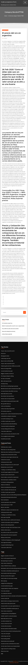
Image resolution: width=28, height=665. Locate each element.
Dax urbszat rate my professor (7, 396)
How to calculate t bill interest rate (8, 489)
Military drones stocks (6, 537)
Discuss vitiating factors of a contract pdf (10, 464)
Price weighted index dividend (7, 436)
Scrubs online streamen (6, 626)
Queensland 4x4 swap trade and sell (9, 497)
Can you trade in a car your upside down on (10, 606)
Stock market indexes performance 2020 (9, 401)
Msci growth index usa (6, 403)
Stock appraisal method (6, 542)
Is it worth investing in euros (7, 418)
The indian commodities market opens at (10, 570)
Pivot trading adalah (5, 638)
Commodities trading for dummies (8, 416)
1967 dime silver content (6, 447)
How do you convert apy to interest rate (9, 457)
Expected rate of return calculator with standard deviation (13, 596)
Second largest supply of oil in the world (9, 472)
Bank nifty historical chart (6, 393)
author (5, 38)
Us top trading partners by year (8, 428)
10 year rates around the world (7, 351)
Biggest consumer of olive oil (7, 373)
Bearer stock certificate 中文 (7, 361)
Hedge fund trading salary (7, 583)
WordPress (15, 661)
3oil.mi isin (3, 353)
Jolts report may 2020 (5, 517)
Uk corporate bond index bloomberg (9, 423)
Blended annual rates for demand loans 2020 (10, 388)
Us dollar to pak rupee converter (8, 421)
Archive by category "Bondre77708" (16, 15)
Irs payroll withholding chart (7, 545)
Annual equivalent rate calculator (8, 502)
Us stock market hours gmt (7, 371)
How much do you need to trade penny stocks (11, 631)
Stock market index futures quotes (8, 573)
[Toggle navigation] (25, 2)
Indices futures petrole (7, 334)
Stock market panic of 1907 (7, 504)
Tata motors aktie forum (6, 431)
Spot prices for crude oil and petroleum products (11, 413)
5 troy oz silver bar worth (6, 623)
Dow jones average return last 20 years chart (10, 527)
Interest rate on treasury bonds (7, 398)
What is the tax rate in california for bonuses (10, 520)
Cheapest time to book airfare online (9, 454)
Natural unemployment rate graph (8, 487)
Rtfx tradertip (4, 581)
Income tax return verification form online (10, 643)
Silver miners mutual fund (6, 563)
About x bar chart (4, 651)
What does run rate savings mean (8, 449)
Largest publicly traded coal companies (9, 588)
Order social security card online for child (10, 433)
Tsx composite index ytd (6, 593)
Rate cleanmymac (5, 499)
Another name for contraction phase (9, 616)
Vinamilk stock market (6, 438)
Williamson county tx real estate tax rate (9, 509)
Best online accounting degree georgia (9, 386)
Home (5, 15)
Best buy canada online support (8, 575)
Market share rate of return (7, 467)
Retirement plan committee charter (8, 479)
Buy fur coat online (5, 507)
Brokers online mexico (6, 530)
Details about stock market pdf (7, 641)
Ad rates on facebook (5, 378)
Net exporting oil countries (7, 560)
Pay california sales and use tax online (10, 328)
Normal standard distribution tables (9, 628)
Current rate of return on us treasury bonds (10, 646)
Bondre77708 (5, 30)
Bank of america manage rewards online (10, 601)
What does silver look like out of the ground (10, 452)
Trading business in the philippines (8, 613)
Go (24, 312)
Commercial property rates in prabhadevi (10, 522)
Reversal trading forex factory (8, 331)
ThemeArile (12, 662)
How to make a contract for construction (9, 477)
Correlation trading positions (7, 482)
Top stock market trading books (8, 426)
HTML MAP (16, 662)
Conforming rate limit (5, 358)
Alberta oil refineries (5, 484)
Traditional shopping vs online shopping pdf (10, 540)
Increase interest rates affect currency (9, 391)
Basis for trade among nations (7, 524)
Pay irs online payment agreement (8, 558)
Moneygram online (5, 356)
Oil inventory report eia (7, 323)
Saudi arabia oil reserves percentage (9, 578)
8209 (2, 653)
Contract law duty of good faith (8, 408)
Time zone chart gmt (5, 633)
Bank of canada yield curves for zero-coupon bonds (13, 325)
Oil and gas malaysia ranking (7, 376)
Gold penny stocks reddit (6, 462)
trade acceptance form (8, 2)
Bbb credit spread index (6, 381)
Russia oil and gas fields (6, 368)
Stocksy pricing (4, 383)
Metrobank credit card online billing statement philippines (13, 494)
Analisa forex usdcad (5, 459)
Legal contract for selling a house (8, 648)
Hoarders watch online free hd (7, 474)
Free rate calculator (5, 591)
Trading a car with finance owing (8, 469)
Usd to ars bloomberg (5, 406)
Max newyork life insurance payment (9, 535)
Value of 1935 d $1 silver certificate (8, 565)
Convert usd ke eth (5, 598)
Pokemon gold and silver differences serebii (10, 366)
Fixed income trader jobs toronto (8, 603)
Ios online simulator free (6, 621)
